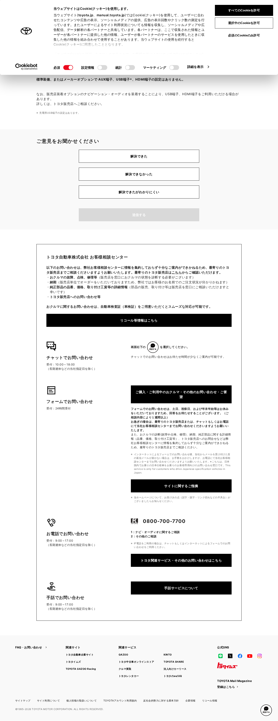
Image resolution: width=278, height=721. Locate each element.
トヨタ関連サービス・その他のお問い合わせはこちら (181, 560)
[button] (266, 710)
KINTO (168, 654)
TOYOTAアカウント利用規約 (120, 700)
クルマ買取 (125, 668)
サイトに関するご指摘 (181, 486)
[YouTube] (249, 656)
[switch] (102, 67)
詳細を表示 (195, 67)
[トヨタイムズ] (227, 665)
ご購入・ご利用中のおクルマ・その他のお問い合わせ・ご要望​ (181, 394)
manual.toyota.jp (111, 15)
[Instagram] (259, 656)
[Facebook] (240, 656)
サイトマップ (23, 700)
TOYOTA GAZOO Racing (81, 668)
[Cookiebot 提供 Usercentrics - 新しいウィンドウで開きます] (26, 66)
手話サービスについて (181, 588)
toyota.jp (85, 15)
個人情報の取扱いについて (81, 700)
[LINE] (220, 656)
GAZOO (123, 654)
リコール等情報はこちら (139, 320)
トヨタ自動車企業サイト (80, 654)
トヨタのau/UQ (173, 675)
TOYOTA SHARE (174, 661)
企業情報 (190, 700)
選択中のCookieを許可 (244, 23)
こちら (177, 272)
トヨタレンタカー (129, 675)
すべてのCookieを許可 (244, 10)
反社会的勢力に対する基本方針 (161, 700)
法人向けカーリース (175, 668)
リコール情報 (209, 700)
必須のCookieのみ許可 (244, 35)
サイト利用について (48, 700)
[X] (230, 656)
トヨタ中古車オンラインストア (136, 661)
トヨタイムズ (73, 661)
